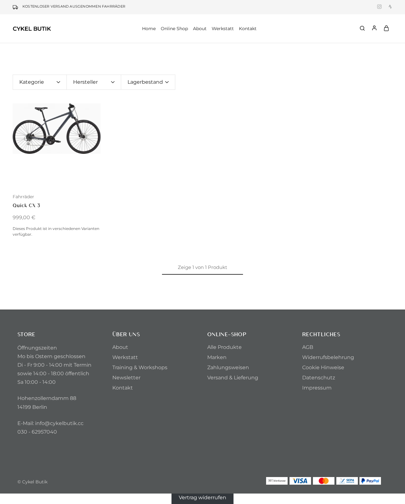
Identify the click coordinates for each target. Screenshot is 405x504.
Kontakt (248, 28)
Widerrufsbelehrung (328, 357)
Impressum (317, 388)
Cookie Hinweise (323, 367)
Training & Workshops (139, 367)
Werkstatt (223, 28)
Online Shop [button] (174, 28)
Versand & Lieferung (232, 378)
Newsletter (126, 378)
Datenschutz (318, 378)
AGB (307, 347)
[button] (17, 145)
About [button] (200, 28)
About (120, 347)
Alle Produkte (224, 347)
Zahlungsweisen (228, 367)
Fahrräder (23, 197)
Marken (217, 357)
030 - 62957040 (37, 432)
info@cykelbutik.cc (59, 423)
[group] (57, 128)
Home (149, 28)
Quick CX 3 (26, 205)
